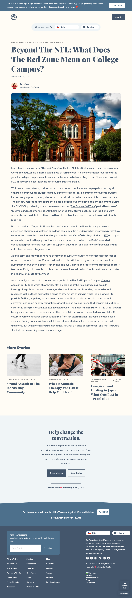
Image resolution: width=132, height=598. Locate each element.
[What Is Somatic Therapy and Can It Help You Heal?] (66, 366)
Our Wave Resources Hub (113, 546)
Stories (29, 559)
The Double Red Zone (83, 206)
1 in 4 (75, 230)
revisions (43, 312)
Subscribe (47, 548)
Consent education (52, 260)
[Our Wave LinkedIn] (104, 558)
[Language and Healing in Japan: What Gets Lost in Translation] (108, 366)
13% (106, 235)
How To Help (12, 568)
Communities (13, 379)
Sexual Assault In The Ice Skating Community (23, 387)
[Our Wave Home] (14, 17)
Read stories (56, 473)
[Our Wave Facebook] (87, 558)
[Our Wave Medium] (108, 558)
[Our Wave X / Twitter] (91, 558)
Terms (49, 573)
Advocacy (31, 42)
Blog (48, 559)
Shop (28, 577)
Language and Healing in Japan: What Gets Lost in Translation (104, 392)
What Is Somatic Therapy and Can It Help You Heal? (63, 387)
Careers (30, 582)
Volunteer (30, 568)
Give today (76, 473)
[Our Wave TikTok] (100, 558)
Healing (52, 379)
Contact (49, 563)
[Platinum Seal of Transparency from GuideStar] (92, 577)
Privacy (49, 577)
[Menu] (8, 17)
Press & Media (13, 582)
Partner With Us (14, 573)
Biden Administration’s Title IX (91, 307)
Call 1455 (103, 512)
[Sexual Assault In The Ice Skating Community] (24, 366)
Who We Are (12, 563)
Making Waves (17, 42)
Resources (31, 563)
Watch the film (32, 587)
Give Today (117, 5)
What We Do (12, 559)
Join (117, 17)
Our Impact (12, 577)
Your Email (17, 548)
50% (13, 181)
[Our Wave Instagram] (96, 558)
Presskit (49, 568)
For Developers (53, 582)
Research (11, 587)
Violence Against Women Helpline (76, 512)
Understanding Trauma (98, 381)
